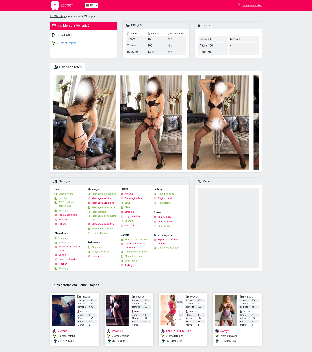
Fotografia (64, 242)
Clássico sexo (66, 193)
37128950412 (120, 341)
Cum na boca (165, 217)
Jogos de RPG (132, 216)
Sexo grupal (65, 210)
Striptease (97, 247)
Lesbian (96, 256)
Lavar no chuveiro (68, 259)
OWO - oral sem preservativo (67, 204)
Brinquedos (65, 219)
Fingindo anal (165, 198)
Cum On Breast (165, 221)
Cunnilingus (131, 260)
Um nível (63, 198)
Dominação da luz (134, 198)
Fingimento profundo (136, 251)
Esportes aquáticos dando (168, 241)
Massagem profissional (104, 193)
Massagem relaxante (102, 228)
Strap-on (129, 211)
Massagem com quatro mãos (104, 217)
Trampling (130, 225)
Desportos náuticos (168, 247)
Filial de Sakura (99, 233)
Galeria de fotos (70, 67)
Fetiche (62, 224)
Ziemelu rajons (67, 43)
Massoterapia (99, 211)
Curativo (129, 221)
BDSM (128, 202)
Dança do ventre (100, 251)
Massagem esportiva (103, 224)
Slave (127, 207)
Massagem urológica (103, 202)
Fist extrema (164, 202)
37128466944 (174, 341)
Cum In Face (164, 226)
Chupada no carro (134, 256)
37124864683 (65, 35)
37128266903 (66, 341)
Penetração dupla (68, 215)
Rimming (63, 268)
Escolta (62, 238)
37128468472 (229, 341)
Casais (62, 254)
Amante (129, 193)
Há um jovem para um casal (70, 248)
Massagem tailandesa (103, 207)
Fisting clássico (166, 193)
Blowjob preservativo (136, 239)
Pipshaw (63, 263)
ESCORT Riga (58, 16)
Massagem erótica (101, 198)
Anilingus (130, 265)
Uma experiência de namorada (135, 245)
